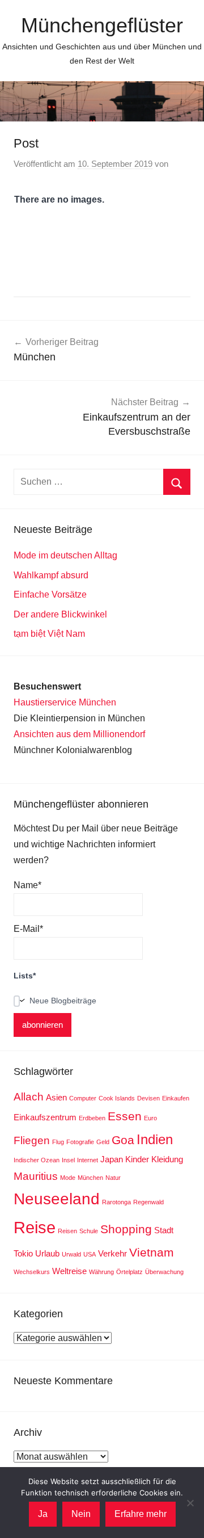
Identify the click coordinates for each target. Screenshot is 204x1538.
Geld (102, 1141)
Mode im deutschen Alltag (65, 555)
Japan (111, 1159)
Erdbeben (92, 1118)
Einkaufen (175, 1098)
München (90, 1177)
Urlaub (47, 1253)
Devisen (148, 1098)
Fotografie (80, 1141)
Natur (113, 1177)
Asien (56, 1097)
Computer (82, 1098)
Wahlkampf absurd (51, 575)
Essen (125, 1116)
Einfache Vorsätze (50, 594)
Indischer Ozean (37, 1160)
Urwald (71, 1254)
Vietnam (151, 1252)
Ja (43, 1514)
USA (89, 1254)
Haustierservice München (65, 702)
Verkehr (112, 1253)
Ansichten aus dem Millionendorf (79, 734)
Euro (150, 1118)
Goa (123, 1140)
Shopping (126, 1229)
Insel (68, 1160)
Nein (81, 1514)
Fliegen (32, 1140)
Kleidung (167, 1159)
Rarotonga (116, 1202)
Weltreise (69, 1271)
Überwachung (164, 1271)
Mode (67, 1177)
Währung (101, 1271)
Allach (29, 1097)
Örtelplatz (129, 1271)
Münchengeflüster (102, 25)
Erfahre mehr (140, 1514)
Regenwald (148, 1202)
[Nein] (190, 1502)
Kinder (137, 1159)
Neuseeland (57, 1199)
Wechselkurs (32, 1271)
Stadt (163, 1230)
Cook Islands (117, 1098)
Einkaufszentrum (45, 1117)
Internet (87, 1160)
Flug (58, 1141)
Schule (88, 1231)
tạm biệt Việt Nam (49, 633)
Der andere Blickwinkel (60, 614)
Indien (155, 1139)
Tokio (23, 1253)
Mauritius (36, 1176)
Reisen (67, 1231)
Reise (35, 1227)
